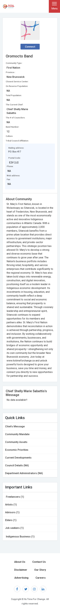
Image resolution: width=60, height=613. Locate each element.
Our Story (40, 569)
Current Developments (18, 457)
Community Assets (16, 442)
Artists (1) (11, 504)
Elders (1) (10, 520)
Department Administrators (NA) (24, 473)
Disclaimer (20, 569)
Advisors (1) (12, 512)
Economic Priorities (16, 449)
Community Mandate (17, 434)
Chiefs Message (15, 426)
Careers (41, 577)
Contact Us (39, 561)
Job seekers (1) (14, 527)
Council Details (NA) (17, 465)
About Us (19, 561)
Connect (30, 46)
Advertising (21, 577)
